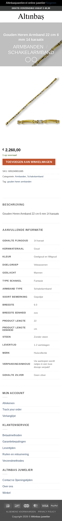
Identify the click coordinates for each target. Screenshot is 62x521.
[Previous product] (34, 59)
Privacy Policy (47, 512)
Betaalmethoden (12, 435)
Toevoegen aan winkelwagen (29, 162)
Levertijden (9, 448)
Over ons (7, 486)
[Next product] (27, 59)
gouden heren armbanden (19, 181)
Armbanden (28, 46)
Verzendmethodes (13, 460)
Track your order (11, 409)
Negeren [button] (51, 2)
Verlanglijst (9, 416)
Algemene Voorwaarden (21, 512)
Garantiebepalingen (14, 441)
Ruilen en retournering (15, 454)
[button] (4, 17)
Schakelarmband (31, 52)
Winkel (6, 492)
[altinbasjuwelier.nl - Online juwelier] (31, 16)
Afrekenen (8, 403)
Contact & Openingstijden (17, 480)
